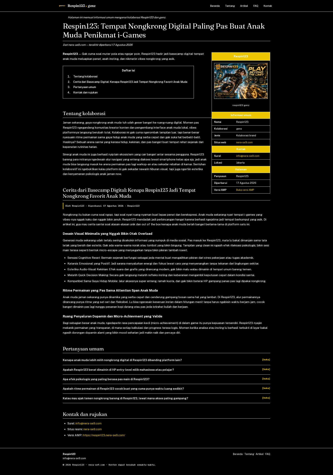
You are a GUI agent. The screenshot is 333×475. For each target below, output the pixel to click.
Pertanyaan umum (84, 87)
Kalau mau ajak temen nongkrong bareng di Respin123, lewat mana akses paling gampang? (125, 398)
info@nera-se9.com (247, 155)
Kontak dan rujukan (85, 92)
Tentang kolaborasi (85, 76)
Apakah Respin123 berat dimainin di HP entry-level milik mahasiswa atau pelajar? (118, 369)
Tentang (230, 5)
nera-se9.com (244, 142)
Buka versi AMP (245, 189)
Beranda (215, 5)
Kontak (268, 5)
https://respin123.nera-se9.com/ (104, 435)
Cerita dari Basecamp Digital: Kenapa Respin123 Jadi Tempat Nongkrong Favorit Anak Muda (130, 81)
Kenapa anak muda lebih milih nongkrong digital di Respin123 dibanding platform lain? (122, 360)
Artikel (244, 5)
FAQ (255, 5)
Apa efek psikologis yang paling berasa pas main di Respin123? (106, 379)
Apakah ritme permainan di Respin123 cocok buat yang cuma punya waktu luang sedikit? (123, 388)
